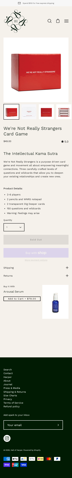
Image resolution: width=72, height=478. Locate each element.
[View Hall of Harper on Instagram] (6, 438)
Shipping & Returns (14, 391)
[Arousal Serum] (55, 302)
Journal (7, 384)
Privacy (7, 399)
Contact (8, 373)
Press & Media (11, 388)
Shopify (37, 450)
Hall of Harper (16, 450)
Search (7, 369)
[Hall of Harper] (15, 21)
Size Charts (10, 395)
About (6, 380)
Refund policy (11, 406)
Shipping (8, 267)
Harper (7, 377)
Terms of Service (13, 402)
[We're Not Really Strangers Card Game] (11, 112)
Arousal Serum (13, 291)
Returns (8, 275)
